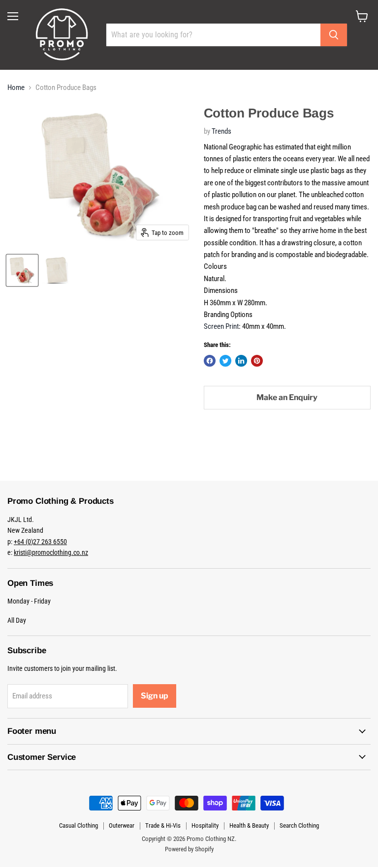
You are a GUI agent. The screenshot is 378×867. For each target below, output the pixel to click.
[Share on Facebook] (210, 361)
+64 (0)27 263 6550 (40, 542)
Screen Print (221, 326)
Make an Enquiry (286, 397)
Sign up (154, 695)
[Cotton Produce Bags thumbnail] (22, 270)
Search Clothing (299, 825)
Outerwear (121, 825)
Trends (221, 131)
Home (16, 88)
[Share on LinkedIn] (241, 361)
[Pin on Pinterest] (257, 361)
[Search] (333, 35)
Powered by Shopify (189, 849)
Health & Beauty (249, 825)
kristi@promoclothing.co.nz (51, 552)
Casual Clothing (78, 825)
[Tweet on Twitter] (225, 361)
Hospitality (205, 825)
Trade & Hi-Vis (163, 825)
